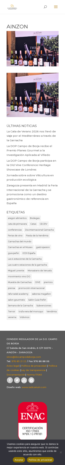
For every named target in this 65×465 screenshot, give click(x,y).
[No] (60, 452)
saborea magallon (41, 294)
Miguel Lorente (16, 270)
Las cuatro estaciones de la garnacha (27, 265)
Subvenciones (43, 305)
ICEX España (29, 253)
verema (12, 317)
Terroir (11, 311)
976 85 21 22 (18, 361)
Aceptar (19, 459)
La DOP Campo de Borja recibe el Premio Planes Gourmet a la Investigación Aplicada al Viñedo (29, 150)
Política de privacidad (33, 365)
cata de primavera (17, 224)
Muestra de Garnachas (20, 282)
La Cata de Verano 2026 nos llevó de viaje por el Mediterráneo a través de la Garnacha (31, 136)
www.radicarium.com (34, 387)
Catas (33, 224)
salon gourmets (16, 300)
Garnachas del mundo (19, 241)
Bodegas (35, 218)
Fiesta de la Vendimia (37, 235)
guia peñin (13, 253)
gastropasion (43, 247)
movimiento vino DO (19, 276)
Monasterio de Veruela (40, 270)
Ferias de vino (15, 235)
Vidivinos (24, 317)
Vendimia (52, 311)
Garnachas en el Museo (20, 247)
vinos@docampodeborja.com (24, 356)
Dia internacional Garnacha (39, 229)
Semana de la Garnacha (20, 305)
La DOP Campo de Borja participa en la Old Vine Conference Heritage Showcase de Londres (31, 165)
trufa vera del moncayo (31, 311)
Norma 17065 (34, 374)
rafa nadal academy (18, 294)
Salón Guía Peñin (37, 300)
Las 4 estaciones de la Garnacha (25, 259)
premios (48, 282)
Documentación (16, 374)
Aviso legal (13, 365)
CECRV (43, 224)
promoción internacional (32, 288)
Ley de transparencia (33, 370)
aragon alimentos (17, 218)
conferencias (15, 229)
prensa (11, 288)
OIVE (37, 282)
